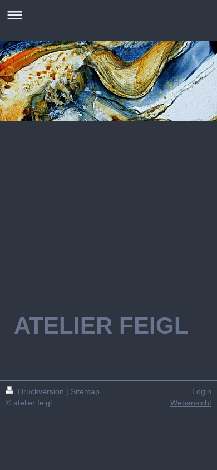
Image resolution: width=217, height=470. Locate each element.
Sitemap (85, 391)
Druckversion (41, 391)
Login (201, 391)
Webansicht (190, 402)
